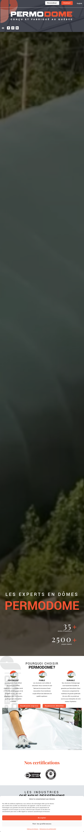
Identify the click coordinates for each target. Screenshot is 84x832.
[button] (3, 28)
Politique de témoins (32, 829)
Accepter (42, 818)
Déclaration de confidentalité (47, 829)
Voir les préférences (42, 824)
